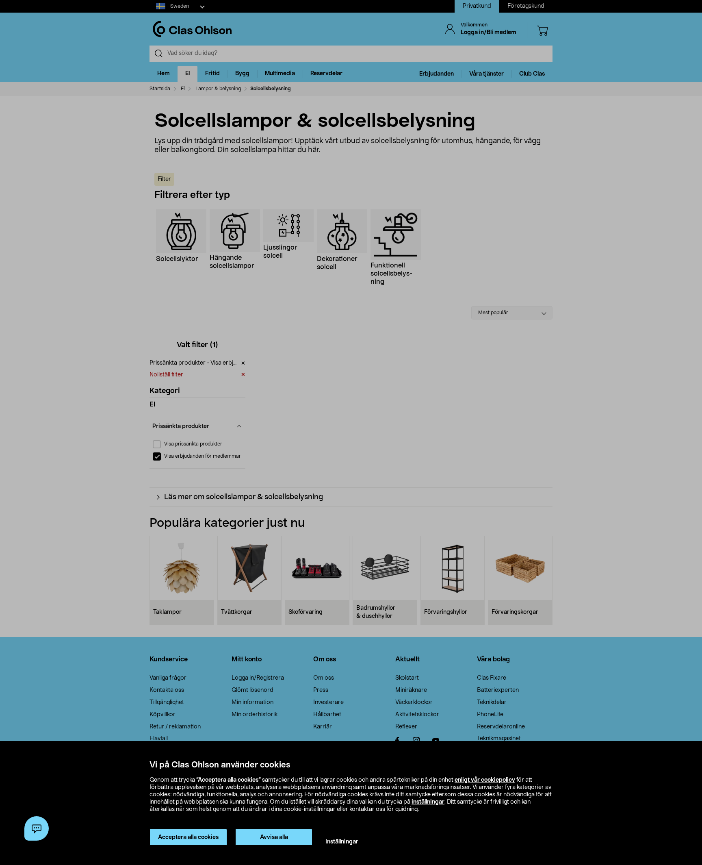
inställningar (428, 802)
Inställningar (341, 842)
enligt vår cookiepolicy (485, 780)
